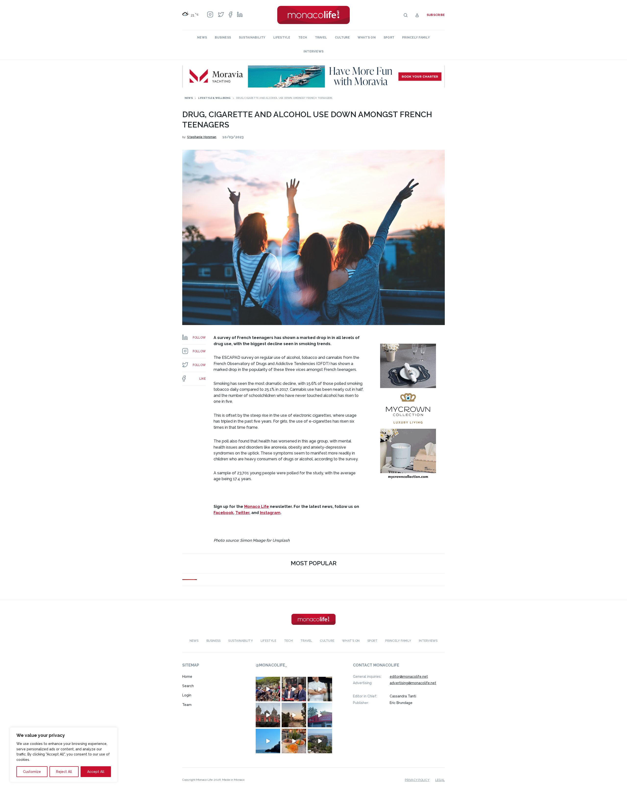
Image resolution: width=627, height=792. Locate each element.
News (202, 37)
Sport (389, 37)
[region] (64, 754)
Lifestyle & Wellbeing (214, 98)
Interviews (313, 51)
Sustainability (252, 37)
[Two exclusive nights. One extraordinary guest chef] (320, 689)
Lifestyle (281, 37)
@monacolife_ (271, 665)
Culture (342, 37)
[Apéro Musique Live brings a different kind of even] (320, 715)
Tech (302, 37)
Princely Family (416, 37)
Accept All (95, 772)
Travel (321, 37)
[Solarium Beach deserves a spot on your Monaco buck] (268, 741)
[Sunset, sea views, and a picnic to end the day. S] (294, 715)
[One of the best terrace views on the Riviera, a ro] (294, 741)
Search (188, 686)
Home (187, 677)
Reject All (64, 772)
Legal (440, 780)
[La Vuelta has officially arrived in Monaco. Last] (268, 715)
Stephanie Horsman (201, 137)
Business (223, 37)
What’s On (367, 37)
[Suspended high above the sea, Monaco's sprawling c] (320, 741)
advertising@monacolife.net (413, 683)
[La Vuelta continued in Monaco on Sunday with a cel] (268, 689)
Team (187, 705)
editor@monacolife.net (409, 677)
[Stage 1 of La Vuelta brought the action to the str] (294, 689)
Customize (32, 772)
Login (186, 695)
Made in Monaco (233, 779)
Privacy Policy (417, 780)
